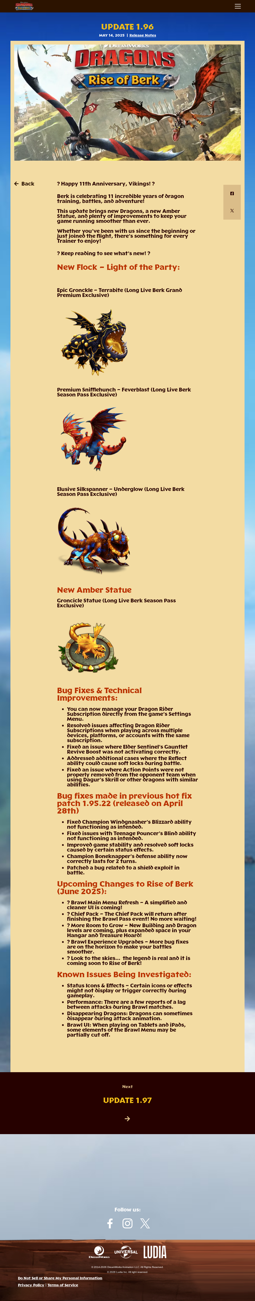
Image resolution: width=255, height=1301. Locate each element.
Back (27, 184)
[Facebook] (232, 193)
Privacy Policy (31, 1285)
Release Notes (142, 35)
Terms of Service (63, 1285)
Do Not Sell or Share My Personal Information (60, 1278)
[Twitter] (232, 211)
